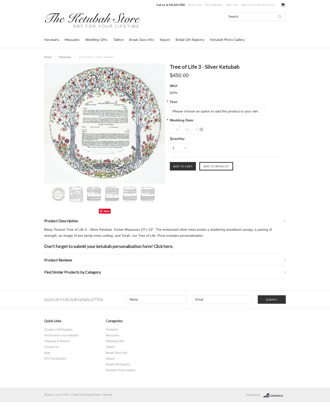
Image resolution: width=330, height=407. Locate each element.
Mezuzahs (72, 39)
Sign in (245, 4)
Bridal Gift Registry (190, 39)
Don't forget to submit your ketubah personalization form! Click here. (108, 246)
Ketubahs (51, 39)
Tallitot (118, 39)
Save (107, 211)
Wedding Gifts (96, 39)
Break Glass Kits (141, 39)
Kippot (165, 39)
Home (48, 57)
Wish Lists (232, 4)
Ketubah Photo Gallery (227, 39)
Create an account (264, 4)
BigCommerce (274, 395)
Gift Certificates (214, 4)
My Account (195, 4)
